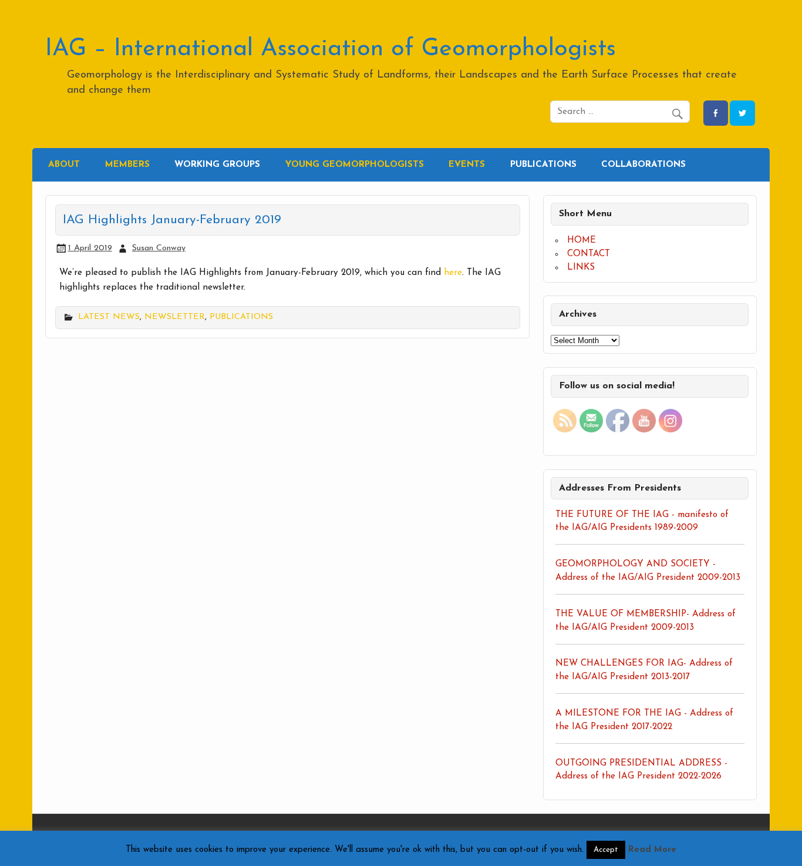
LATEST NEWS (109, 317)
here (453, 272)
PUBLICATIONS (543, 164)
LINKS (581, 267)
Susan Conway (159, 248)
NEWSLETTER (174, 317)
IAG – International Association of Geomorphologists (330, 49)
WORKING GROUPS (217, 164)
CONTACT (588, 254)
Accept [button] (606, 850)
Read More (652, 849)
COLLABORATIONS (643, 164)
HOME (581, 240)
